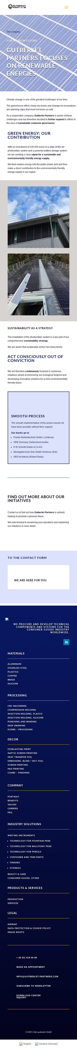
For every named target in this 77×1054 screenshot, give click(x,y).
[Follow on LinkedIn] (66, 642)
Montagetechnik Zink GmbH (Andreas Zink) (35, 452)
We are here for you (30, 580)
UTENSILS (15, 868)
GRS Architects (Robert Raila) (28, 457)
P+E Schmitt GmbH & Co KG (27, 447)
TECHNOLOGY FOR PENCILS (25, 852)
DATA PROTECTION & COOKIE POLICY (29, 928)
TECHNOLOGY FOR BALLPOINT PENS (31, 846)
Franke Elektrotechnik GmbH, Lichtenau (33, 437)
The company (13, 32)
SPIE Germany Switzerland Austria (30, 442)
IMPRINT (12, 924)
